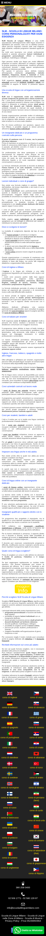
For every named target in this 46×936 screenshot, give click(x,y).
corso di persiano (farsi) (36, 799)
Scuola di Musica (33, 918)
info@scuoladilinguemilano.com (23, 908)
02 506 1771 (14, 898)
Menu (7, 2)
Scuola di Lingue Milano (13, 915)
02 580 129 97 (30, 898)
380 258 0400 (23, 887)
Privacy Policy (12, 921)
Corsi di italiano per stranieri (14, 317)
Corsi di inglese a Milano (13, 267)
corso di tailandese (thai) (36, 852)
